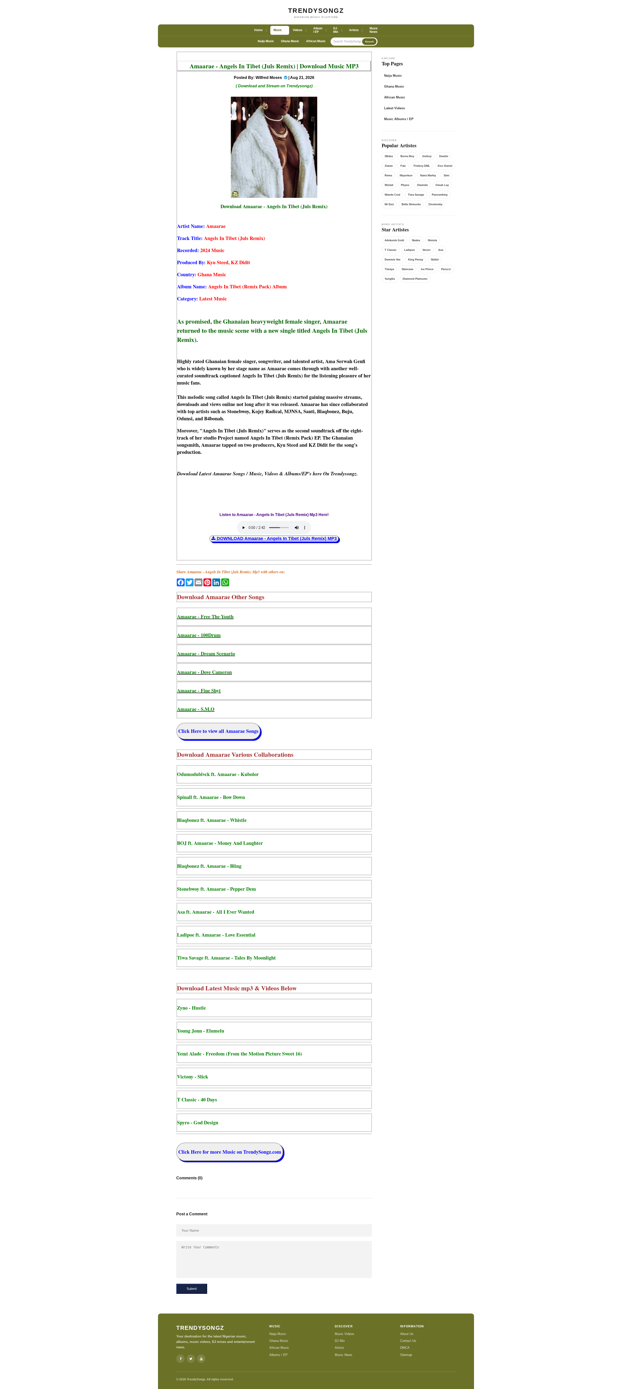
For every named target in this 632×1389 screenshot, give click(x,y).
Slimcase (407, 269)
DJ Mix (340, 1341)
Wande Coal (392, 194)
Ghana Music (290, 41)
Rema (388, 175)
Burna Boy (407, 156)
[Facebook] (180, 1358)
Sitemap (406, 1355)
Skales (416, 240)
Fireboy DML (422, 165)
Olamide (422, 185)
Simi (446, 175)
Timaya (389, 269)
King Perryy (415, 259)
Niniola (432, 240)
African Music (316, 41)
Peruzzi (446, 269)
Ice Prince (427, 269)
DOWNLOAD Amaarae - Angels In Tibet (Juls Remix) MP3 (276, 538)
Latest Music (213, 298)
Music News (343, 1355)
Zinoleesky (435, 204)
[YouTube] (201, 1358)
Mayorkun (406, 175)
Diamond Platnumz (415, 278)
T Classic (390, 249)
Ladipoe (409, 249)
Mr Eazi (389, 204)
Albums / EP (278, 1355)
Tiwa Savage (416, 194)
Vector (426, 249)
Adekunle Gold (394, 240)
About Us (407, 1334)
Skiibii (435, 259)
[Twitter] (191, 1358)
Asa (440, 249)
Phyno (405, 185)
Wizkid (389, 185)
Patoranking (440, 194)
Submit (192, 1289)
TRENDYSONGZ (316, 10)
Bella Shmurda (411, 204)
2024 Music (212, 250)
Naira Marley (428, 175)
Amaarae (216, 226)
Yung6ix (390, 278)
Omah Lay (442, 185)
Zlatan (389, 165)
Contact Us (408, 1341)
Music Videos (344, 1334)
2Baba (389, 156)
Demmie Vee (392, 259)
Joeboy (427, 156)
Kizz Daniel (445, 165)
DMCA (405, 1348)
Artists (339, 1348)
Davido (443, 156)
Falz (403, 165)
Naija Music (266, 41)
